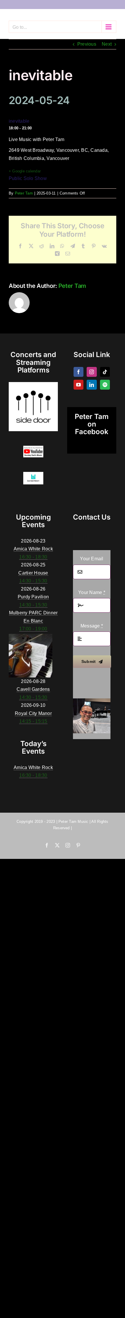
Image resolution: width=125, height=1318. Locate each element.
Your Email (91, 558)
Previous (86, 44)
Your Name (91, 592)
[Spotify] (105, 385)
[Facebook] (78, 372)
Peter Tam (24, 193)
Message (92, 625)
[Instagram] (92, 372)
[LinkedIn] (92, 385)
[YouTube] (78, 385)
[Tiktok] (105, 372)
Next (107, 44)
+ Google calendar (25, 171)
